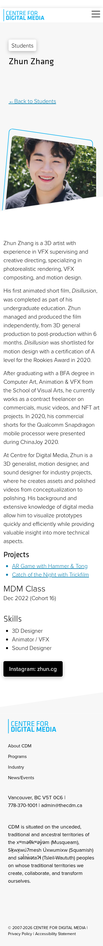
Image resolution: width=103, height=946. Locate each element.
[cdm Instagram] (12, 896)
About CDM (19, 746)
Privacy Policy (20, 934)
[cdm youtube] (50, 896)
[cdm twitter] (37, 896)
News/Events (21, 777)
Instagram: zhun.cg (33, 669)
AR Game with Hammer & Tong (50, 566)
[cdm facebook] (25, 896)
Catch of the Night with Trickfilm (50, 574)
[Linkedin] (51, 82)
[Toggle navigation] (96, 17)
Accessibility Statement (55, 934)
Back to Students (35, 101)
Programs (17, 756)
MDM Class (24, 588)
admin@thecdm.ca (61, 805)
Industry (16, 767)
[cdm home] (24, 15)
